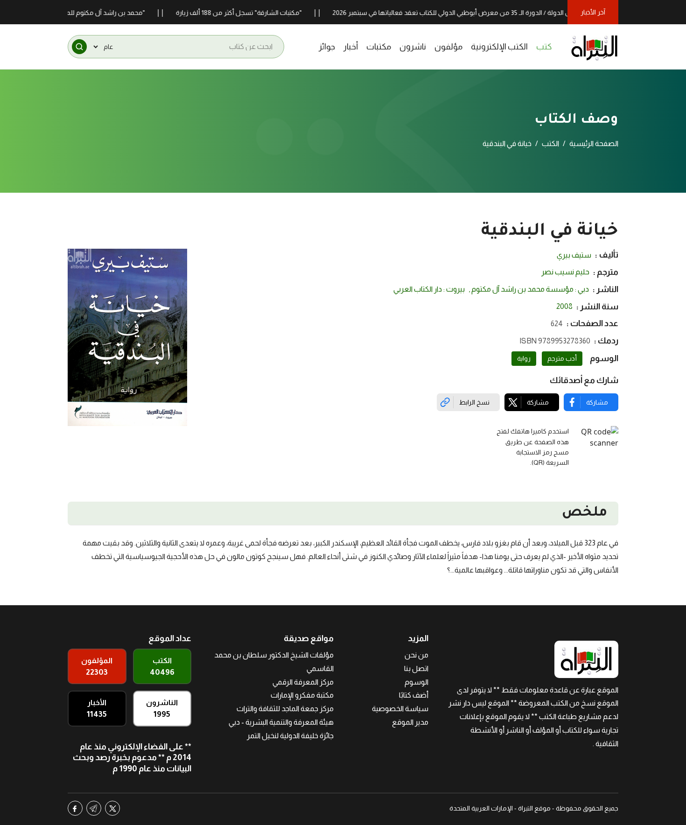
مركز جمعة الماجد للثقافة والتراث (285, 709)
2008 (564, 306)
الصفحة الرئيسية (593, 143)
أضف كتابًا (413, 695)
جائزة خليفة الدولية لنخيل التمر (290, 736)
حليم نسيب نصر (565, 272)
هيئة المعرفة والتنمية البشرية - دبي (281, 722)
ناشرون (412, 46)
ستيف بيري (574, 255)
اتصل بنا (416, 668)
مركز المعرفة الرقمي (303, 682)
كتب (544, 46)
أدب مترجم (562, 358)
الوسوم (416, 682)
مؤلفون (448, 46)
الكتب (550, 143)
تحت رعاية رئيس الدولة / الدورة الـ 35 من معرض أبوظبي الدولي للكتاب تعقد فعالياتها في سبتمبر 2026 (487, 12)
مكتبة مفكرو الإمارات (302, 695)
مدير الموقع (410, 722)
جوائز (327, 46)
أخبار (350, 46)
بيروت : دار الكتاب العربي (429, 289)
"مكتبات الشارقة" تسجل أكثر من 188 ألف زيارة (255, 12)
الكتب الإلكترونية (499, 46)
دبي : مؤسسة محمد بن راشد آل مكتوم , (529, 289)
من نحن (416, 655)
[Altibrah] (594, 46)
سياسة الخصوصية (400, 709)
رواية (524, 358)
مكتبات (378, 46)
